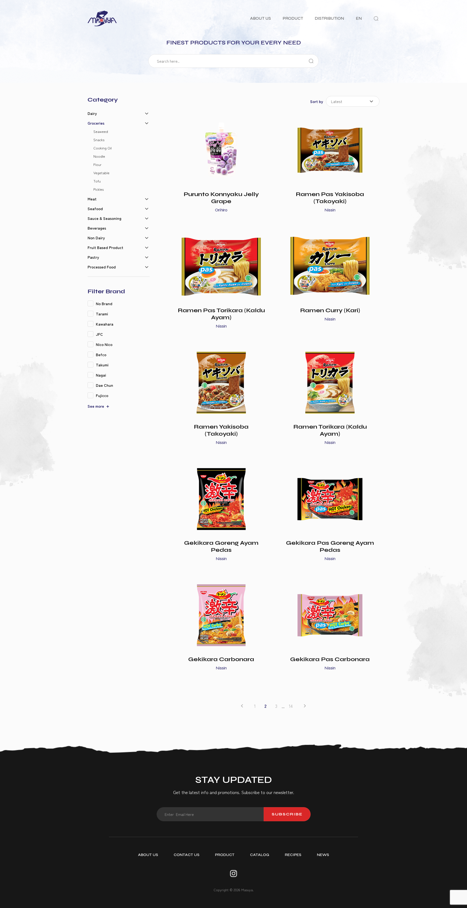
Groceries (96, 123)
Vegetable (101, 172)
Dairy (92, 113)
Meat (92, 199)
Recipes (293, 855)
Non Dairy (96, 238)
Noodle (99, 156)
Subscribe (287, 814)
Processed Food (102, 267)
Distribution (329, 18)
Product (293, 18)
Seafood (95, 208)
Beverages (97, 228)
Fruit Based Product (105, 247)
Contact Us (186, 855)
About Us (260, 18)
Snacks (98, 139)
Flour (97, 164)
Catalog (259, 855)
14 (291, 706)
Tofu (97, 180)
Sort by (316, 101)
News (323, 855)
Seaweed (100, 131)
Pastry (93, 257)
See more (96, 406)
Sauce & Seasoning (104, 218)
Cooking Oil (102, 147)
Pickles (98, 189)
